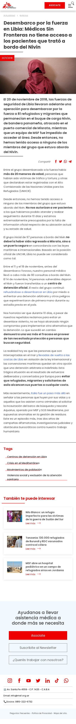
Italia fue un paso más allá (48, 393)
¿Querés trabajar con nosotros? (38, 660)
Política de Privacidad (42, 713)
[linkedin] (47, 680)
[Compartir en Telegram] (70, 161)
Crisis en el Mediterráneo (23, 463)
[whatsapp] (66, 680)
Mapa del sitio (60, 713)
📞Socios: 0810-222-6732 (18, 701)
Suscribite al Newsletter (38, 647)
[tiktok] (57, 680)
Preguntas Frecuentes (20, 713)
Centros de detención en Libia (27, 456)
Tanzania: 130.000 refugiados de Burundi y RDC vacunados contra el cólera (45, 541)
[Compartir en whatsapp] (65, 161)
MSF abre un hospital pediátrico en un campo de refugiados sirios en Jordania (45, 566)
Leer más (30, 523)
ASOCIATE (54, 5)
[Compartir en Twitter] (60, 161)
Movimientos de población (24, 469)
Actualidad (9, 15)
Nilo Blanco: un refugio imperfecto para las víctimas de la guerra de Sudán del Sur (45, 515)
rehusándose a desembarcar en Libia (28, 292)
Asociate (38, 635)
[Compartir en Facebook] (55, 161)
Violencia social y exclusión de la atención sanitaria (34, 477)
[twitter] (38, 680)
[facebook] (19, 680)
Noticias (24, 15)
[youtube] (28, 680)
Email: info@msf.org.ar (16, 695)
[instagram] (10, 680)
